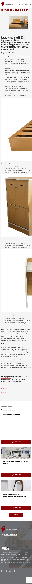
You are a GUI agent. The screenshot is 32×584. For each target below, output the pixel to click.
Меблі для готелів (6, 392)
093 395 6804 (9, 534)
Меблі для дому (6, 388)
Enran (7, 4)
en (19, 4)
